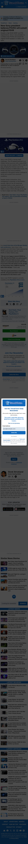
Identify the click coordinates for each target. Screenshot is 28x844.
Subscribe (14, 432)
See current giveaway (14, 423)
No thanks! (14, 436)
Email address (6, 426)
